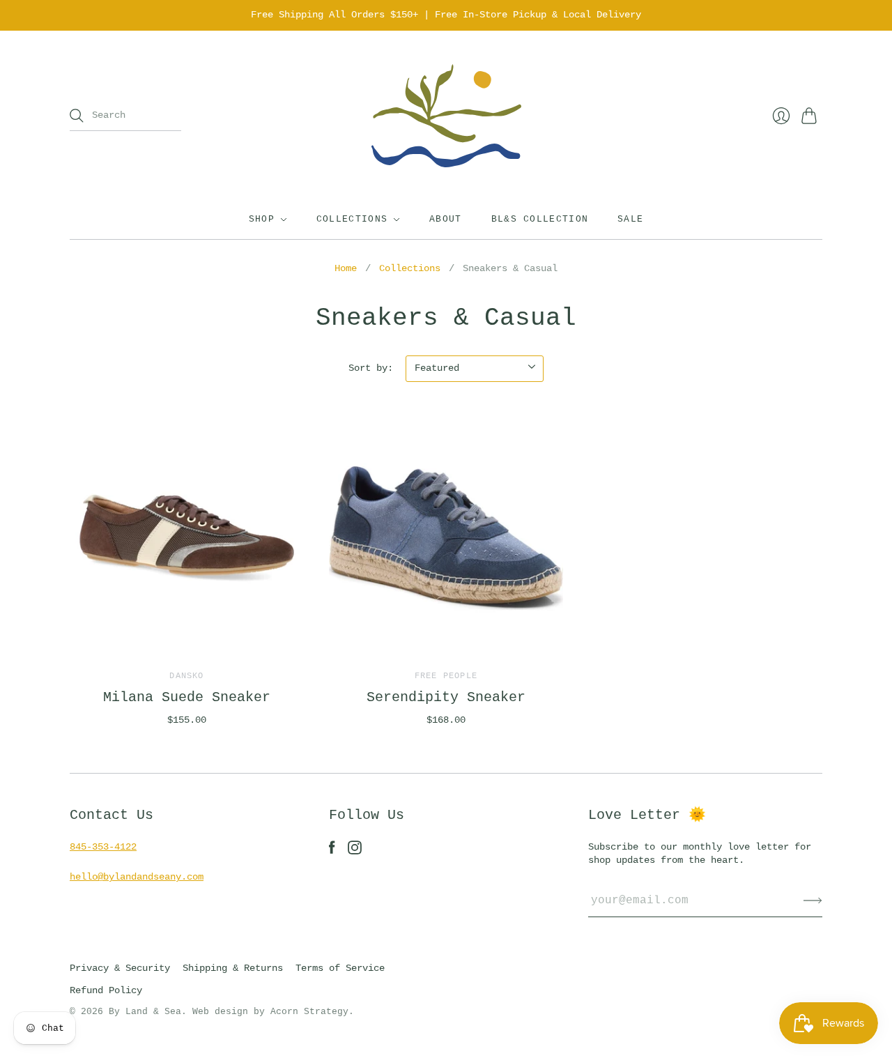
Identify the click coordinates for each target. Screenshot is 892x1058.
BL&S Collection (540, 219)
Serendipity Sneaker (446, 697)
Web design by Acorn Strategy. (273, 1011)
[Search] (77, 116)
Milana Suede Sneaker (186, 697)
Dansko (186, 676)
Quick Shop (186, 635)
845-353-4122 (103, 846)
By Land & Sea (145, 1011)
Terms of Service (340, 968)
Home (345, 268)
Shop (262, 219)
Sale (630, 219)
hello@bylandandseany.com (136, 876)
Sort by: (370, 368)
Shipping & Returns (233, 968)
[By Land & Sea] (446, 116)
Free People (446, 676)
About (445, 219)
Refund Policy (106, 990)
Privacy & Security (120, 968)
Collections (351, 219)
